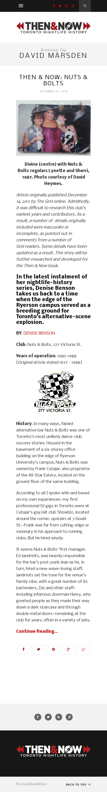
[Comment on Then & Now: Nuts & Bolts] (83, 649)
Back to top (77, 784)
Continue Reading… (37, 631)
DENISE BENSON (39, 333)
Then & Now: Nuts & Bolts (53, 80)
